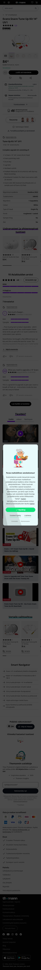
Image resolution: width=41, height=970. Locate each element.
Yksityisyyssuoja (25, 521)
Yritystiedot (14, 521)
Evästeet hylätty (15, 515)
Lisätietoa (27, 515)
